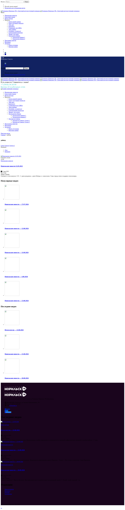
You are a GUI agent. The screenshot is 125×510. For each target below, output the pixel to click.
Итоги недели (9, 18)
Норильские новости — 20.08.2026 (17, 378)
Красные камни (13, 46)
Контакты (7, 491)
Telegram (8, 412)
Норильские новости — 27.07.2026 (17, 204)
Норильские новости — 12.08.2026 (17, 228)
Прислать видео (5, 133)
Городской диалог (10, 17)
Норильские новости (11, 15)
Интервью (8, 42)
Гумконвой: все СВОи (15, 28)
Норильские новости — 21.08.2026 (17, 354)
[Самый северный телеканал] (9, 88)
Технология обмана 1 (18, 37)
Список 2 (12, 145)
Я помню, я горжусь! (15, 31)
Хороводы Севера (14, 119)
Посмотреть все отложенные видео (15, 8)
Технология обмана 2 (18, 39)
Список (6, 145)
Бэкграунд (12, 26)
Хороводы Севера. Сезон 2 (21, 122)
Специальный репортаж (16, 32)
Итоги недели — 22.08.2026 (14, 330)
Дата (6, 150)
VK (7, 410)
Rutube (8, 409)
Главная (3, 135)
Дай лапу (11, 25)
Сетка (2, 145)
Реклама (7, 492)
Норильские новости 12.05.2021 (12, 166)
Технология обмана (14, 36)
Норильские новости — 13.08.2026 (17, 301)
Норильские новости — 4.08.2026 (16, 276)
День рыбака (12, 29)
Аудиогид (7, 43)
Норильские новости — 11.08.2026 (17, 252)
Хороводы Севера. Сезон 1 (21, 120)
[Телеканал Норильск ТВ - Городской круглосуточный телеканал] (20, 11)
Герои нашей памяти (15, 21)
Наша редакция (9, 489)
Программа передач (10, 40)
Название (7, 151)
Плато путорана (13, 45)
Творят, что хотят (14, 34)
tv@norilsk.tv (13, 405)
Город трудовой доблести (16, 23)
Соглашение (8, 494)
